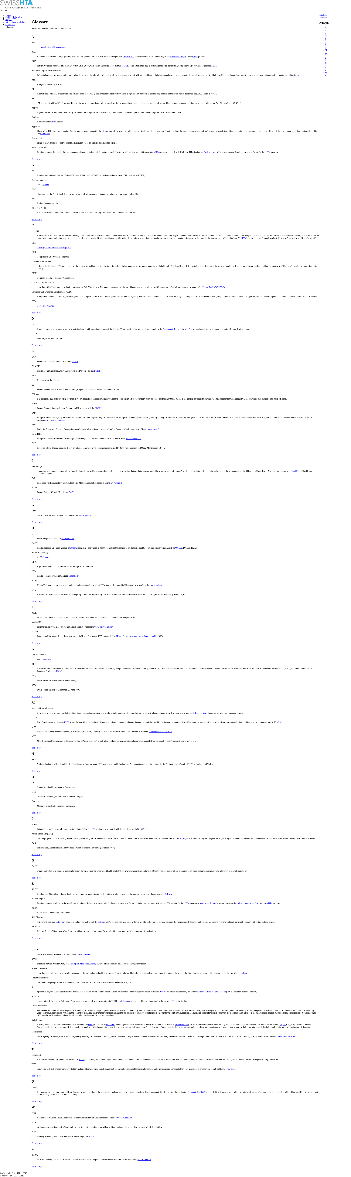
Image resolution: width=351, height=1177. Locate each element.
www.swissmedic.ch (286, 1036)
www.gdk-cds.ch (86, 515)
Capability (295, 471)
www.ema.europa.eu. (56, 420)
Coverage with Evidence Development (54, 247)
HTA (93, 829)
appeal (298, 75)
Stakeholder (46, 659)
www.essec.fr (153, 429)
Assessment (128, 56)
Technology (45, 557)
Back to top (37, 159)
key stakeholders (182, 1024)
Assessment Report (178, 56)
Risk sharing (200, 713)
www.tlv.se (230, 1069)
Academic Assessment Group (248, 903)
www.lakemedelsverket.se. (160, 731)
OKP (162, 992)
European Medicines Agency (83, 964)
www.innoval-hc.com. (104, 627)
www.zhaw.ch (144, 1159)
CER (213, 66)
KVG (91, 1136)
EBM (168, 894)
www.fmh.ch (116, 483)
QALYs (242, 238)
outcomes (110, 1024)
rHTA (53, 122)
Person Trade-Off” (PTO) (214, 287)
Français (323, 17)
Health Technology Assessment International (135, 636)
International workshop (15, 22)
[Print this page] (33, 15)
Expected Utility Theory (200, 1092)
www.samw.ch (83, 954)
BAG (71, 492)
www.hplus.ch (68, 538)
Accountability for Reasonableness (52, 47)
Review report (210, 152)
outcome (74, 548)
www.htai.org (156, 585)
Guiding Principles (13, 17)
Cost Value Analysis (45, 306)
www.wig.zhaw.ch (124, 1118)
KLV (66, 722)
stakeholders (124, 1001)
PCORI (126, 66)
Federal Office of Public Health (212, 992)
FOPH (75, 361)
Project (8, 19)
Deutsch (323, 15)
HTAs (172, 1001)
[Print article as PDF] (35, 15)
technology (60, 922)
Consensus (10, 24)
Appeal (46, 184)
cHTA (195, 56)
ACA (145, 829)
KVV (58, 671)
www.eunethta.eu (133, 438)
